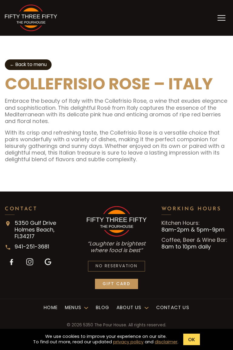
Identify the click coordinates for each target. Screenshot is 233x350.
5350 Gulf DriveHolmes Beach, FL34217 (35, 230)
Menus (73, 308)
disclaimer (166, 342)
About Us (129, 308)
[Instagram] (29, 261)
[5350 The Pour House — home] (31, 18)
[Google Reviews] (48, 261)
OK (191, 339)
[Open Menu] (221, 18)
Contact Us (172, 308)
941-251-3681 (32, 246)
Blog (102, 308)
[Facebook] (11, 261)
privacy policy (128, 342)
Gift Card (116, 284)
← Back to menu (28, 64)
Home (51, 308)
